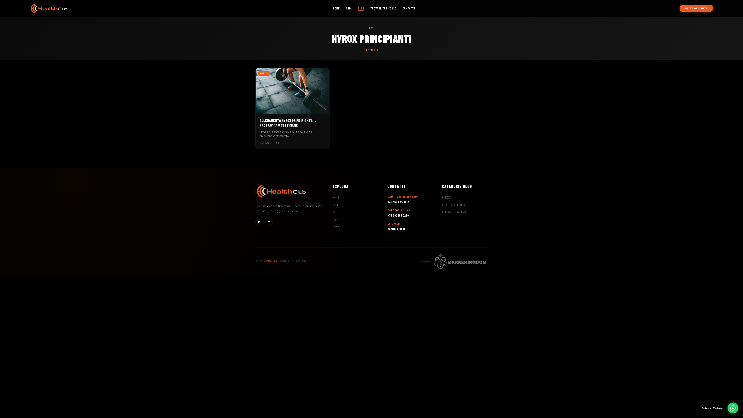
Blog (361, 8)
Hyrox (446, 197)
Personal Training (454, 212)
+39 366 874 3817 (398, 202)
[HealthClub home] (49, 8)
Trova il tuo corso (383, 8)
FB (268, 222)
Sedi (349, 8)
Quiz (335, 219)
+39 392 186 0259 (398, 215)
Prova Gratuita (696, 8)
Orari (336, 227)
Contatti (408, 8)
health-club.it (396, 228)
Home (336, 8)
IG (259, 222)
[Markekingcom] (460, 261)
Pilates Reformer (453, 204)
